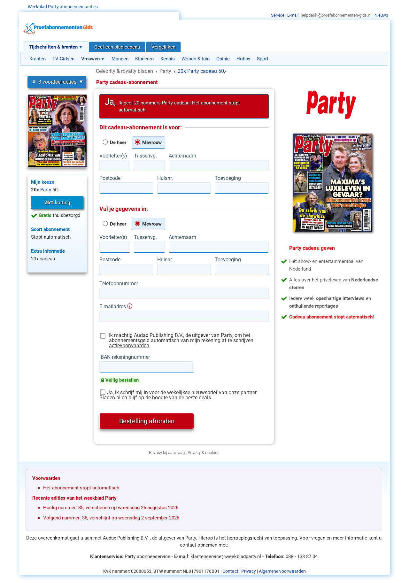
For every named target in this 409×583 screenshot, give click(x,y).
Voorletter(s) (113, 155)
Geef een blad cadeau (117, 47)
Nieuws (381, 15)
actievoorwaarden (129, 345)
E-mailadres (113, 306)
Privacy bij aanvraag (167, 452)
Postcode (109, 178)
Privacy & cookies (204, 452)
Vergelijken (163, 47)
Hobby (243, 59)
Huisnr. (165, 178)
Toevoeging (228, 178)
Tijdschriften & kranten (53, 47)
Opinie (223, 59)
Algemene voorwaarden (282, 571)
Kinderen (144, 59)
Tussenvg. (145, 155)
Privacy (248, 571)
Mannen (120, 59)
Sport (262, 59)
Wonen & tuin (195, 59)
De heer (117, 142)
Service (277, 15)
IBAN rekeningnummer (124, 357)
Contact (230, 571)
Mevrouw (151, 142)
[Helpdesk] (336, 15)
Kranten (37, 59)
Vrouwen (90, 59)
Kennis (167, 59)
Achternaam (182, 155)
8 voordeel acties (54, 81)
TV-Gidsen (63, 59)
